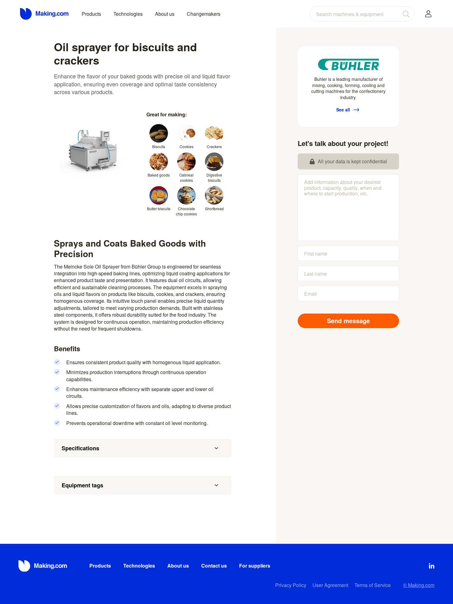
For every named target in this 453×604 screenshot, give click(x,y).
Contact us (214, 565)
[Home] (44, 14)
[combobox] (362, 14)
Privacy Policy (290, 585)
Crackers (214, 146)
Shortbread (214, 208)
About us (164, 13)
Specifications (80, 448)
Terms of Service (372, 585)
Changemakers (203, 13)
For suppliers (254, 565)
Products (91, 13)
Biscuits (158, 146)
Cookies (187, 146)
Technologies (128, 13)
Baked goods (159, 174)
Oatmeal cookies (186, 177)
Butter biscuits (158, 208)
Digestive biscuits (214, 177)
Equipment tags (82, 485)
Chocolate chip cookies (186, 211)
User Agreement (330, 585)
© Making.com (419, 585)
